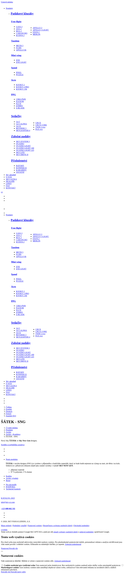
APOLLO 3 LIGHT (41, 30)
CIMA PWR (21, 99)
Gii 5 (18, 122)
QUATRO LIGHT (23, 146)
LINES (8, 184)
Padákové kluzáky (22, 13)
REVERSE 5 (21, 128)
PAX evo (39, 129)
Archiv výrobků (12, 478)
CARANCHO (21, 33)
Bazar (8, 480)
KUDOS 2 (20, 35)
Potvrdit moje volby (18, 572)
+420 (8, 509)
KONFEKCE (21, 168)
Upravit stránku (7, 2)
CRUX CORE (41, 125)
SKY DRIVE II (22, 155)
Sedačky (16, 116)
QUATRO (20, 144)
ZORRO (19, 106)
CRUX (38, 123)
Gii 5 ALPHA (21, 124)
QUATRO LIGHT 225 (25, 150)
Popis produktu (12, 459)
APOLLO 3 (37, 28)
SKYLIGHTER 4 (23, 130)
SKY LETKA (11, 179)
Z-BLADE (20, 108)
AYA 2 (18, 29)
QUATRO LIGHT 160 (25, 148)
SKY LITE (20, 152)
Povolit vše (13, 548)
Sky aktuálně (11, 175)
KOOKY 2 (20, 85)
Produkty (9, 8)
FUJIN (18, 48)
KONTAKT (11, 188)
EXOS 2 (36, 32)
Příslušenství (19, 160)
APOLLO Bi (21, 50)
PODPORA (10, 487)
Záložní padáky (21, 136)
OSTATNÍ (20, 172)
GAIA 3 (19, 27)
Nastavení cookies (35, 526)
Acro (13, 80)
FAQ (8, 186)
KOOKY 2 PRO (22, 87)
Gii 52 (18, 126)
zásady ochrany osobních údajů (65, 532)
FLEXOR (20, 101)
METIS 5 (19, 46)
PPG (13, 94)
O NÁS (9, 177)
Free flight (16, 21)
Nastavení (5, 548)
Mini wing (16, 55)
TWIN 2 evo (40, 127)
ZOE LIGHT (21, 62)
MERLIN (36, 34)
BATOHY (20, 166)
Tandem (15, 41)
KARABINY (21, 170)
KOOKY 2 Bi (21, 89)
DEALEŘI (10, 181)
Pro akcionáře (11, 485)
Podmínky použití (19, 526)
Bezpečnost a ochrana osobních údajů (57, 526)
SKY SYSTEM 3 (23, 141)
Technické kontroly (13, 489)
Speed (14, 67)
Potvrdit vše (6, 572)
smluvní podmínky (86, 532)
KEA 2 (19, 31)
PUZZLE (19, 75)
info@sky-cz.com (8, 502)
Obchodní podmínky (81, 526)
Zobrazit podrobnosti (73, 544)
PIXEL (19, 72)
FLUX (18, 104)
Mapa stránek (6, 526)
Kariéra (9, 476)
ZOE (18, 60)
